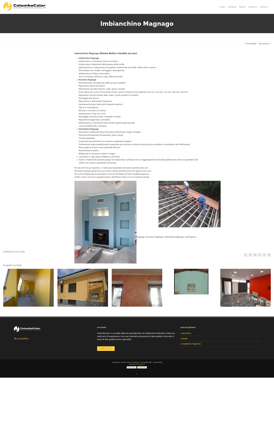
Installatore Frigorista (191, 373)
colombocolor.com (139, 168)
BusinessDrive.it (140, 393)
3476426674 (23, 368)
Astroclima (186, 362)
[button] (4, 302)
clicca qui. (146, 171)
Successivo (264, 43)
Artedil (184, 368)
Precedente (251, 43)
